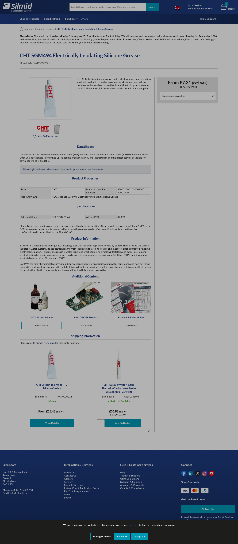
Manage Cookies (102, 536)
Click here (133, 524)
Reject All (122, 536)
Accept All (139, 536)
